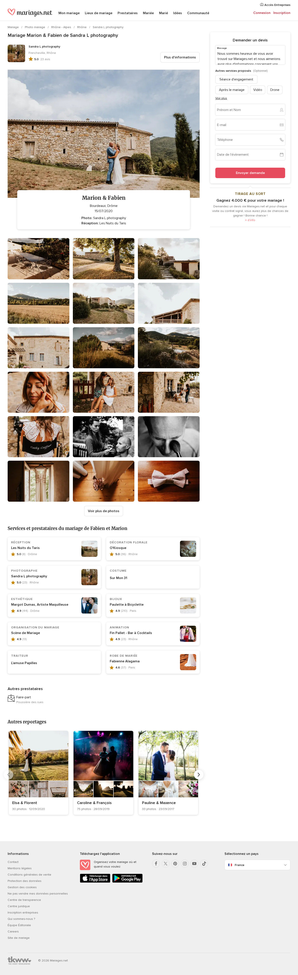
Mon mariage (69, 13)
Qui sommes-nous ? (21, 919)
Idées (177, 13)
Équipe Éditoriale (19, 925)
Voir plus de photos (103, 511)
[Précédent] (8, 774)
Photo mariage (35, 27)
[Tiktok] (204, 864)
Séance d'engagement (236, 79)
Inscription (281, 13)
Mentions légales (20, 868)
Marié (163, 13)
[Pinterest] (175, 864)
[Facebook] (156, 864)
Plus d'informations (180, 57)
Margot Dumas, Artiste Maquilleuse (39, 604)
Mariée (148, 13)
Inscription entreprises (23, 912)
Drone (274, 90)
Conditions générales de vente (29, 874)
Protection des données (24, 881)
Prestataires (128, 13)
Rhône (82, 27)
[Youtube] (194, 864)
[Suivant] (199, 774)
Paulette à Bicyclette (127, 604)
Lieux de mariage (98, 13)
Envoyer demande (250, 173)
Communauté (198, 13)
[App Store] (95, 882)
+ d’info (250, 220)
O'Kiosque (118, 548)
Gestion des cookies (22, 887)
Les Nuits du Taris (25, 548)
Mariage (14, 27)
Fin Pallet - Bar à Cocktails (131, 633)
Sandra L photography (108, 27)
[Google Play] (127, 882)
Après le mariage (232, 90)
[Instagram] (185, 864)
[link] (38, 773)
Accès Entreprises (277, 5)
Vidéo (257, 90)
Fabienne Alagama (125, 661)
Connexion (262, 13)
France (239, 865)
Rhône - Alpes (61, 27)
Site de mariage (19, 938)
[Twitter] (166, 864)
